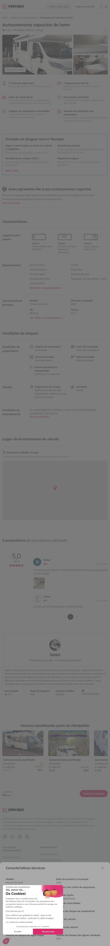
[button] (6, 941)
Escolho (17, 931)
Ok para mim (48, 931)
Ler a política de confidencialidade (19, 922)
